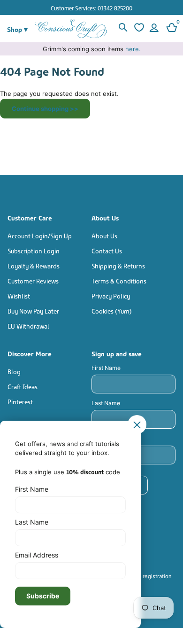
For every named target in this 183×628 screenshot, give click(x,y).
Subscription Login (34, 250)
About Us (104, 235)
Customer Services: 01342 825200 (91, 7)
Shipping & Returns (118, 265)
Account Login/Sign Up (40, 235)
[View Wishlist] (138, 28)
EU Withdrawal (28, 325)
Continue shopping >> (45, 108)
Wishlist (19, 295)
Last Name (106, 403)
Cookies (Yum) (112, 310)
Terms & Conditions (119, 280)
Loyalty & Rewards (34, 265)
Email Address (36, 555)
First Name (106, 367)
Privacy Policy (111, 295)
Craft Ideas (23, 386)
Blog (14, 371)
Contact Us (107, 250)
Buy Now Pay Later (33, 310)
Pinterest (20, 401)
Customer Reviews (33, 280)
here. (133, 49)
